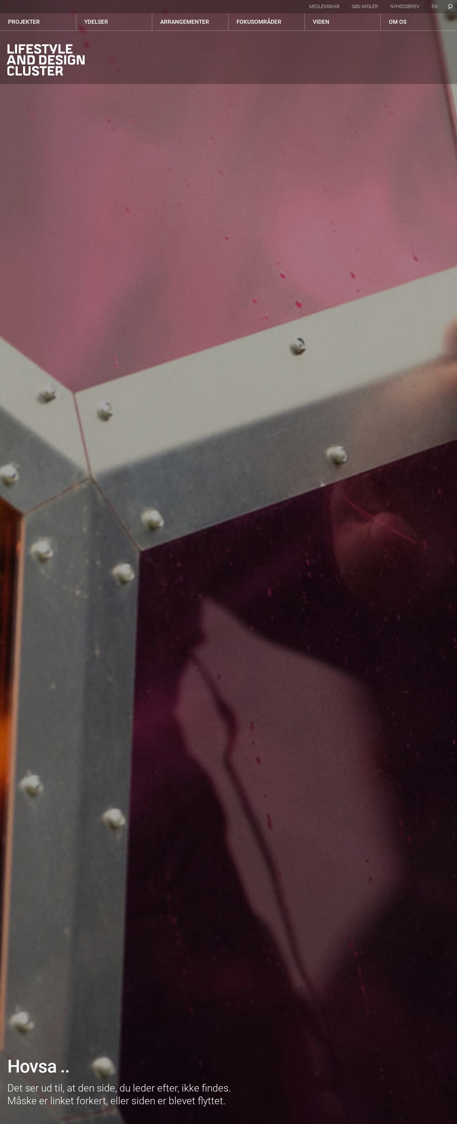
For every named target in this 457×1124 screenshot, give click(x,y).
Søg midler (365, 6)
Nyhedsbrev (405, 6)
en (435, 6)
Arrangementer (184, 21)
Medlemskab (324, 6)
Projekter (24, 21)
